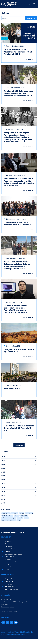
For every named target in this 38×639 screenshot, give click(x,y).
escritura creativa (7, 515)
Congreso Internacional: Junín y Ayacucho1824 (19, 350)
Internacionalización (11, 562)
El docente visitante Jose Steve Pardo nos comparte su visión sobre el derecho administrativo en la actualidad (19, 182)
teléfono (12, 520)
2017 (3, 491)
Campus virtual (9, 579)
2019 (3, 483)
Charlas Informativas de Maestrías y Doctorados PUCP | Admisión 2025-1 (19, 51)
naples (26, 518)
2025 (3, 460)
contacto (14, 513)
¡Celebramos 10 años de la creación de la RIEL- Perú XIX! (18, 223)
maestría (19, 518)
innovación (24, 515)
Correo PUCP (9, 584)
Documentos (8, 567)
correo (22, 513)
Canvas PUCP (9, 581)
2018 (3, 487)
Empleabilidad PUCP (11, 586)
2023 (3, 468)
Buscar (29, 18)
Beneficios (8, 559)
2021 (3, 476)
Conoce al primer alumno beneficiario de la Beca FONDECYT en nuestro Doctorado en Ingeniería (16, 309)
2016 (3, 495)
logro (13, 518)
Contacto (7, 569)
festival (17, 515)
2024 (3, 464)
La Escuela (8, 541)
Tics (18, 520)
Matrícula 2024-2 (12, 388)
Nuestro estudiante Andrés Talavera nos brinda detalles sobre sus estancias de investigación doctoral (17, 265)
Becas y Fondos (9, 556)
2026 (3, 456)
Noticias (7, 564)
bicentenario (6, 513)
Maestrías (7, 543)
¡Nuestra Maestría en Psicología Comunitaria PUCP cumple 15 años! (19, 428)
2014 (3, 503)
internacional (6, 518)
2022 (3, 472)
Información (29, 59)
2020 (3, 480)
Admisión (7, 551)
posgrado (5, 520)
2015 (3, 499)
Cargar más (19, 445)
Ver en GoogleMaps (7, 607)
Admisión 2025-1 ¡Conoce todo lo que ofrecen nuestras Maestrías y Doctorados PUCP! (18, 93)
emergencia (29, 513)
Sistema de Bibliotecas (11, 589)
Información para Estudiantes (13, 554)
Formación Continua (11, 549)
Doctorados (8, 546)
